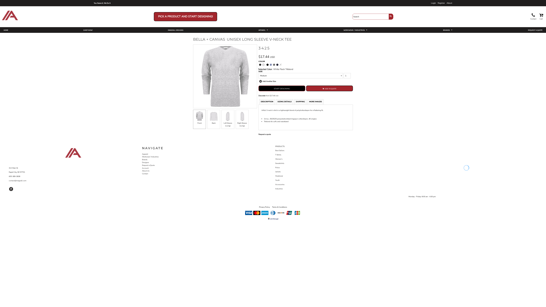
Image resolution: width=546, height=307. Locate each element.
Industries (279, 189)
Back (214, 123)
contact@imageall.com (17, 181)
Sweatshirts (279, 163)
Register (441, 3)
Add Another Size (269, 81)
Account (145, 168)
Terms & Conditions (279, 207)
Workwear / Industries (150, 157)
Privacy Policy (264, 207)
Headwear (279, 176)
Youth (277, 180)
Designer (145, 162)
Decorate (261, 96)
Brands (144, 159)
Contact (145, 174)
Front (199, 123)
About (449, 3)
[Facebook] (11, 189)
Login (433, 3)
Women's (279, 159)
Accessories (280, 184)
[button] (263, 30)
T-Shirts (278, 155)
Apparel (145, 154)
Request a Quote (148, 165)
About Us (145, 171)
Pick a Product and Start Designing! (185, 16)
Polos (277, 167)
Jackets (278, 172)
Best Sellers (279, 150)
